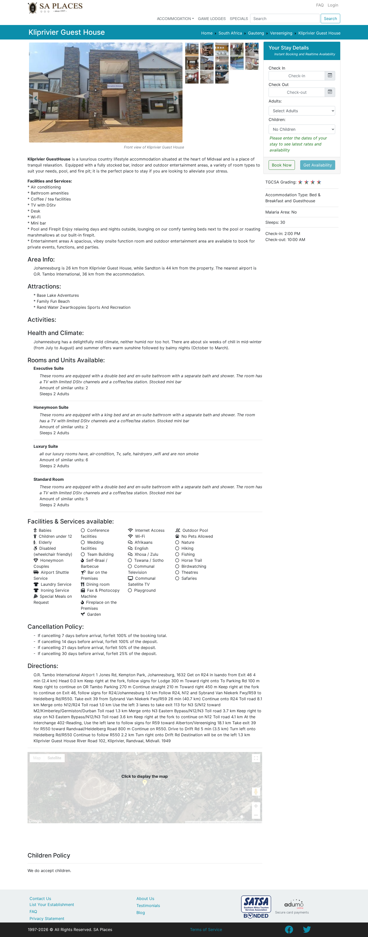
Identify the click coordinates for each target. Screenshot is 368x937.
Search (330, 18)
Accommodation (174, 18)
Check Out (279, 84)
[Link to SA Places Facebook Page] (289, 931)
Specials (239, 18)
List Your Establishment (52, 904)
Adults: (275, 101)
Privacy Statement (47, 918)
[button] (36, 98)
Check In (277, 68)
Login (333, 5)
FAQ (320, 5)
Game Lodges (212, 18)
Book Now (282, 165)
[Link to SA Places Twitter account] (307, 931)
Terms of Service (206, 929)
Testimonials (148, 905)
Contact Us (40, 898)
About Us (145, 898)
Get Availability (317, 165)
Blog (140, 912)
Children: (277, 119)
